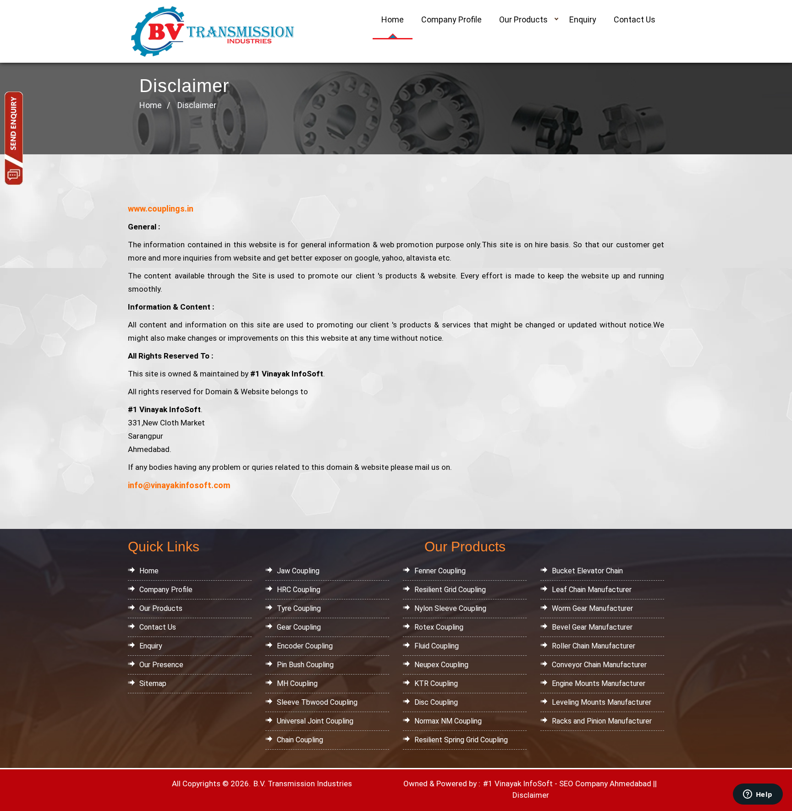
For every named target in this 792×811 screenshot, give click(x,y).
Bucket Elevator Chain (587, 570)
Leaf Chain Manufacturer (592, 589)
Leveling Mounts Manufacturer (601, 702)
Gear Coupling (299, 627)
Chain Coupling (300, 739)
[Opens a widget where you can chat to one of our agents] (757, 795)
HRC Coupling (298, 589)
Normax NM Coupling (448, 721)
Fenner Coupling (440, 570)
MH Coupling (297, 683)
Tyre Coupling (299, 608)
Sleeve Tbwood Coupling (317, 702)
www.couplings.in (160, 208)
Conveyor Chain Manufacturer (599, 664)
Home (392, 19)
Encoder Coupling (305, 646)
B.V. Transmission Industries (302, 783)
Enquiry (582, 19)
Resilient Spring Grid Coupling (461, 739)
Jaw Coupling (298, 570)
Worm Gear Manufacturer (592, 608)
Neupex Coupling (441, 664)
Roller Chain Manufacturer (593, 646)
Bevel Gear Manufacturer (592, 627)
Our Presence (161, 664)
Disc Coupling (436, 702)
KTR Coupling (436, 683)
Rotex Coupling (438, 627)
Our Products (523, 19)
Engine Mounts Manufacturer (598, 683)
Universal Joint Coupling (315, 721)
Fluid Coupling (436, 646)
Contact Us (634, 19)
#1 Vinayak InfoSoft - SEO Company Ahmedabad (567, 783)
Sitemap (152, 683)
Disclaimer (530, 795)
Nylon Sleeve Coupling (450, 608)
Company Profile (451, 19)
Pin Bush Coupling (305, 664)
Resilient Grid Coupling (450, 589)
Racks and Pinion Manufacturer (602, 721)
